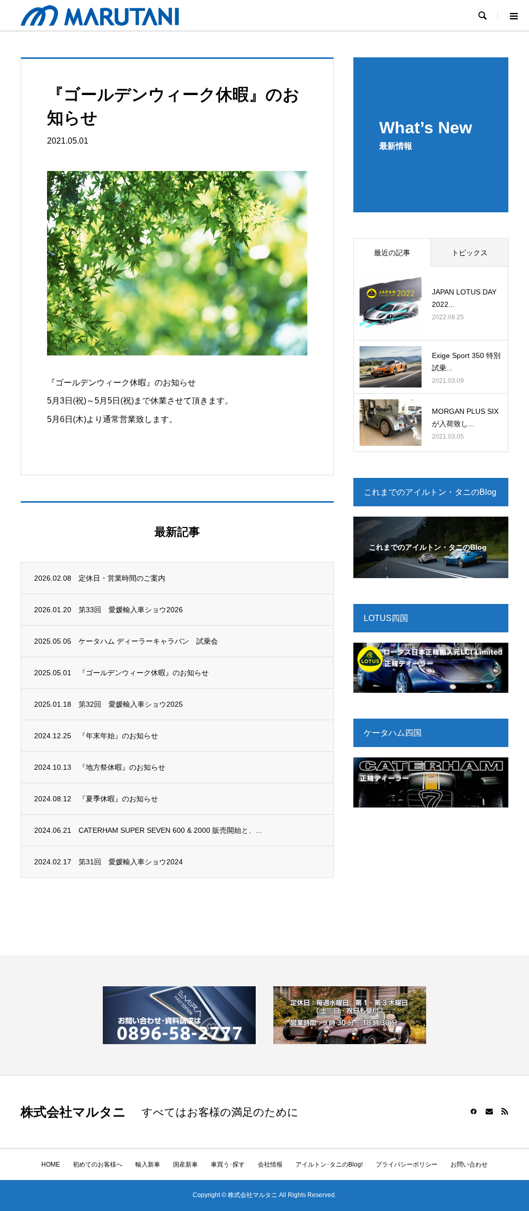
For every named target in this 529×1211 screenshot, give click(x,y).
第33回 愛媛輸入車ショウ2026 (131, 610)
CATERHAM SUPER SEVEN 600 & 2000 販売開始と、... (170, 830)
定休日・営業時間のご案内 (122, 578)
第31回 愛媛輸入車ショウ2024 (131, 862)
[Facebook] (473, 1111)
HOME (50, 1164)
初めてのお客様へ (97, 1164)
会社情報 (270, 1164)
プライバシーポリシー (407, 1164)
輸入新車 (147, 1164)
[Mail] (489, 1111)
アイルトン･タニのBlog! (329, 1164)
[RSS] (504, 1111)
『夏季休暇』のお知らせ (118, 799)
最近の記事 (392, 253)
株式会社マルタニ (73, 1112)
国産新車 (185, 1164)
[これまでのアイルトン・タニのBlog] (430, 571)
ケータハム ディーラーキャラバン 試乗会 (148, 641)
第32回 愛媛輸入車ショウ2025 (131, 704)
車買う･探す (228, 1164)
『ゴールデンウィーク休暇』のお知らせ (144, 673)
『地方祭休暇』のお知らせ (122, 767)
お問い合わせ (469, 1164)
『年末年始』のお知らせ (118, 736)
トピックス (470, 253)
